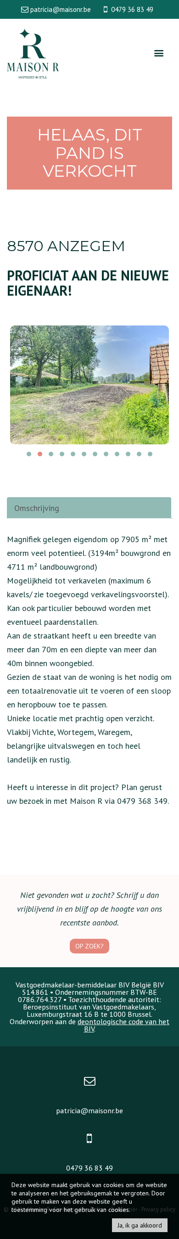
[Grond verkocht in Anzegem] (89, 384)
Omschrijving (36, 508)
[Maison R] (33, 52)
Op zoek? (89, 946)
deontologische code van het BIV (123, 1025)
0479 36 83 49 (89, 1167)
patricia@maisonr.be (89, 1110)
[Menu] (158, 53)
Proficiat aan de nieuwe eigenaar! (88, 283)
